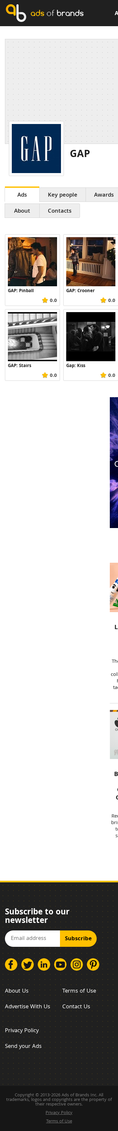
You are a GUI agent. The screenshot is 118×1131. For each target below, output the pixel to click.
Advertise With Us (27, 1007)
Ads (22, 195)
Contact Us (76, 1007)
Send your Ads (23, 1046)
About (22, 211)
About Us (17, 991)
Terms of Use (79, 991)
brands (57, 13)
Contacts (59, 211)
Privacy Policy (22, 1031)
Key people (62, 195)
